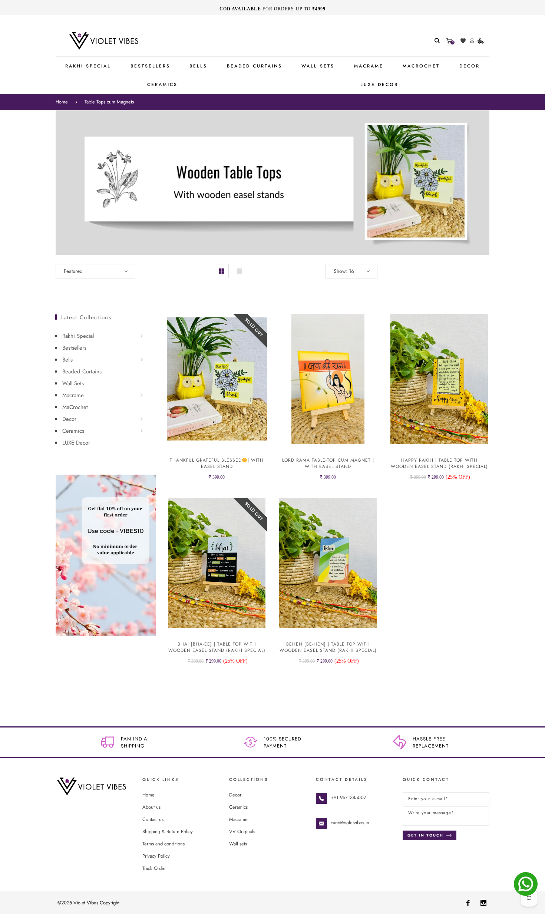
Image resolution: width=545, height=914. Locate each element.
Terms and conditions (163, 843)
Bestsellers (74, 348)
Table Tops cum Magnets (109, 102)
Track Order (154, 868)
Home (62, 102)
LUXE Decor (76, 443)
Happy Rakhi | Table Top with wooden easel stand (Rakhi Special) (439, 463)
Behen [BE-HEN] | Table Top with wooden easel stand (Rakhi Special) (328, 647)
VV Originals (242, 831)
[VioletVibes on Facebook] (468, 902)
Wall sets (238, 843)
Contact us (153, 819)
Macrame (73, 395)
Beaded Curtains (82, 371)
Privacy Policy (156, 855)
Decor (69, 419)
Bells (67, 360)
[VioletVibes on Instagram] (483, 902)
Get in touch (425, 835)
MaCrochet (75, 407)
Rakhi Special (78, 336)
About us (151, 807)
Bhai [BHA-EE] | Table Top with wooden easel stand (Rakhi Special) (216, 647)
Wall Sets (73, 383)
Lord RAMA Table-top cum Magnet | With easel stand (328, 463)
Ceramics (73, 431)
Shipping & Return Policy (167, 831)
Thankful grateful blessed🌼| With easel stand (217, 463)
